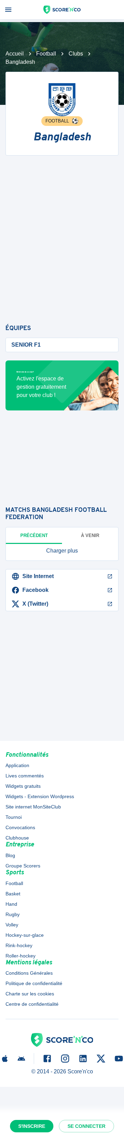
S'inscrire (31, 1126)
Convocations (20, 827)
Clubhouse (17, 838)
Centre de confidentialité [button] (32, 1004)
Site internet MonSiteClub (33, 807)
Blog (10, 855)
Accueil (15, 54)
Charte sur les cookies (30, 993)
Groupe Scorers (23, 865)
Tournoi (14, 817)
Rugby (13, 914)
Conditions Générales (29, 973)
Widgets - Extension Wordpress (40, 796)
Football (46, 54)
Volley (12, 924)
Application (17, 765)
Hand (11, 904)
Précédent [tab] (34, 535)
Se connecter (86, 1126)
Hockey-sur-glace (25, 935)
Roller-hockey (20, 956)
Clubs (76, 54)
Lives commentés (25, 775)
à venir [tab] (90, 535)
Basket (13, 893)
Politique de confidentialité (34, 983)
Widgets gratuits (23, 786)
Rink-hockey (19, 945)
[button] (62, 551)
